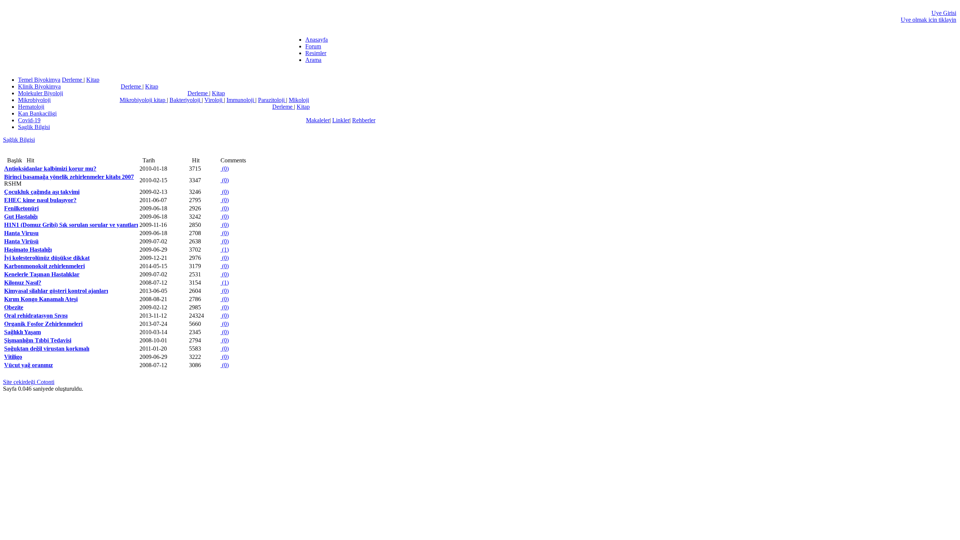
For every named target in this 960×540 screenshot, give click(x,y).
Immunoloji (240, 100)
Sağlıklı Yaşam (22, 332)
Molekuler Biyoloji (40, 93)
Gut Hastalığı (21, 216)
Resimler (315, 53)
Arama (313, 60)
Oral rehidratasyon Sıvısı (36, 315)
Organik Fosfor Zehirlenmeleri (43, 324)
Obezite (13, 307)
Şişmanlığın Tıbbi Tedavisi (37, 340)
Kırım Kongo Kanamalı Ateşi (41, 299)
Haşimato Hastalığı (28, 249)
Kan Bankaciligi (37, 113)
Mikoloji (299, 100)
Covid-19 (29, 120)
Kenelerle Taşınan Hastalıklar (42, 274)
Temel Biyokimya (39, 79)
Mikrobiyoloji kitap (143, 100)
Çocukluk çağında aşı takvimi (42, 192)
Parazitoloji (272, 100)
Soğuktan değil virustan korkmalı (46, 348)
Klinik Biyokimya (39, 86)
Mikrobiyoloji (34, 100)
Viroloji (214, 100)
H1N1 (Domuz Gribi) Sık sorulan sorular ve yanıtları (71, 225)
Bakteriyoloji (186, 100)
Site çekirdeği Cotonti (28, 382)
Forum (313, 46)
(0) (224, 168)
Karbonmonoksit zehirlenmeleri (44, 266)
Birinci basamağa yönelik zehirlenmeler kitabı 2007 (69, 177)
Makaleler (318, 120)
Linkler (341, 120)
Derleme (73, 79)
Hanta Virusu (21, 233)
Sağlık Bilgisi (19, 139)
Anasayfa (316, 39)
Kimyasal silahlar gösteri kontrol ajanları (56, 291)
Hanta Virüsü (21, 241)
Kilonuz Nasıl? (22, 282)
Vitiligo (13, 357)
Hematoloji (31, 107)
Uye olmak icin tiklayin (928, 19)
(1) (224, 249)
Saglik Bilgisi (34, 127)
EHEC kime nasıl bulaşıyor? (40, 200)
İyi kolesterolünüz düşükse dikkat (47, 258)
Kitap (92, 79)
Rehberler (363, 120)
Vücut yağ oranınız (28, 365)
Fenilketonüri (21, 208)
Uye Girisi (944, 13)
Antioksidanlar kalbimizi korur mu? (50, 168)
